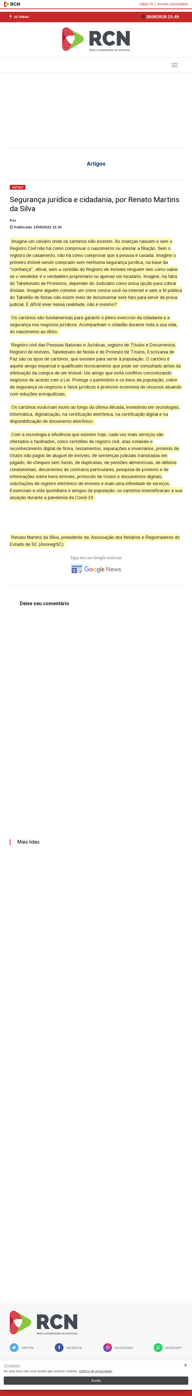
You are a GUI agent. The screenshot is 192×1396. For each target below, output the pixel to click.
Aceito (96, 1380)
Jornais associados (172, 4)
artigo (17, 187)
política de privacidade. (96, 1371)
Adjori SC (147, 4)
